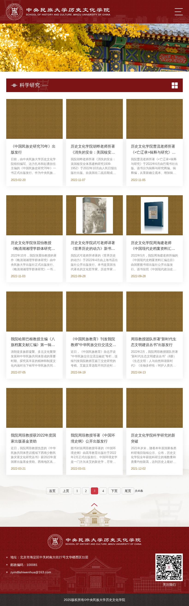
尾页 (128, 491)
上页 (66, 491)
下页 (114, 491)
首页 (52, 491)
